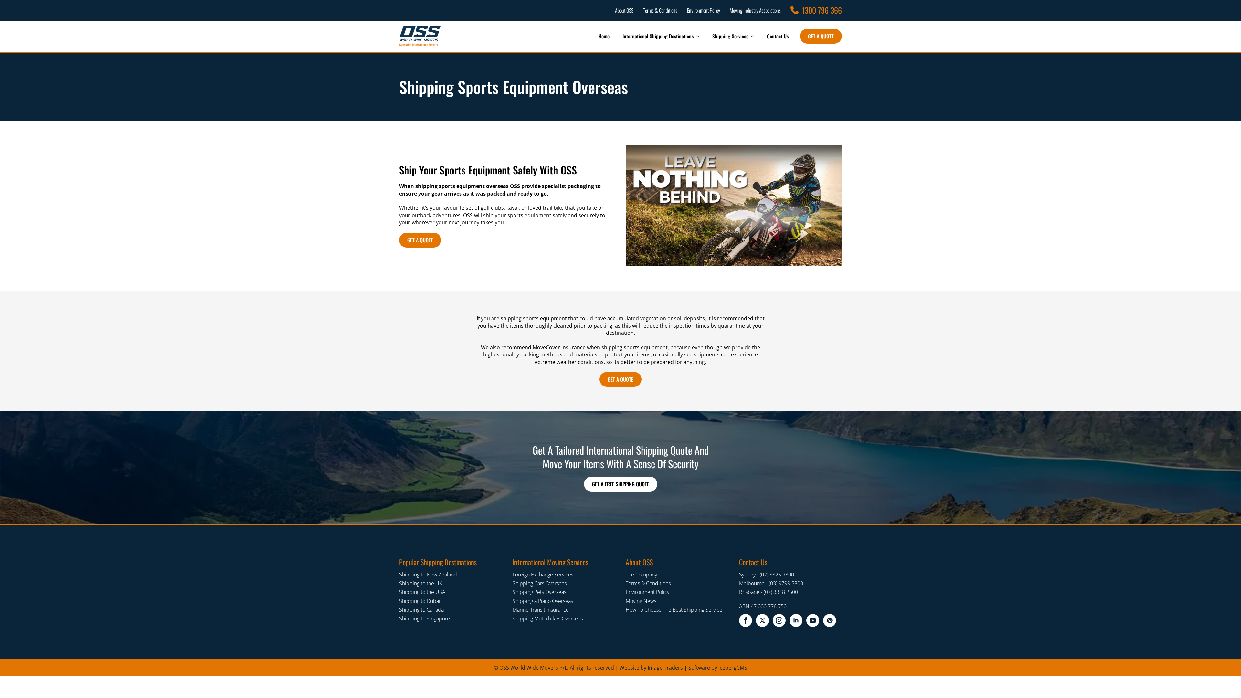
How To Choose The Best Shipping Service (674, 609)
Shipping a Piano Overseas (543, 601)
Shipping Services (730, 36)
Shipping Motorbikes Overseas (548, 618)
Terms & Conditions (648, 583)
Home (604, 36)
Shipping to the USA (422, 592)
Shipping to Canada (421, 609)
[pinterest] (829, 620)
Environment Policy (647, 592)
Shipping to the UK (420, 583)
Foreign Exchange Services (543, 574)
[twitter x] (762, 620)
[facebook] (745, 620)
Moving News (641, 601)
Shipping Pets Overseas (539, 592)
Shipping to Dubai (419, 601)
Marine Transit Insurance (541, 609)
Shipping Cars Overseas (540, 583)
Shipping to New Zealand (428, 574)
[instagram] (779, 620)
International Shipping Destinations (658, 36)
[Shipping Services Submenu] (754, 36)
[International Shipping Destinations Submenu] (700, 36)
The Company (641, 574)
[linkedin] (796, 620)
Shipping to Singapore (424, 618)
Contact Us (778, 36)
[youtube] (812, 620)
